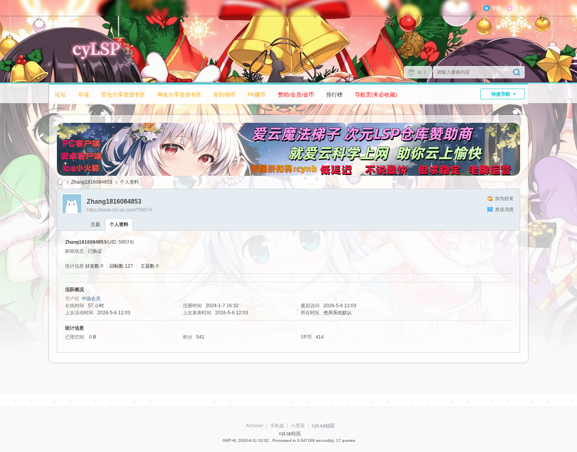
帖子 (422, 72)
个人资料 (119, 224)
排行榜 (334, 94)
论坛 (60, 94)
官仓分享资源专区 (123, 94)
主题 (95, 224)
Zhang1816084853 (91, 182)
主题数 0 (150, 266)
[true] (516, 72)
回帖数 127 (121, 266)
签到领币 (225, 94)
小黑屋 (298, 425)
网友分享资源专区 (179, 94)
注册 (519, 8)
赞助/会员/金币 (296, 94)
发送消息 (504, 209)
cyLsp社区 (60, 182)
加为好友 (504, 198)
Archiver (254, 425)
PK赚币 (257, 94)
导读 (83, 94)
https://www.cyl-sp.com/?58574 (119, 210)
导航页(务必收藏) (376, 94)
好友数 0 (94, 266)
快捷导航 (500, 94)
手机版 (277, 425)
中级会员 (91, 298)
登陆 (496, 8)
